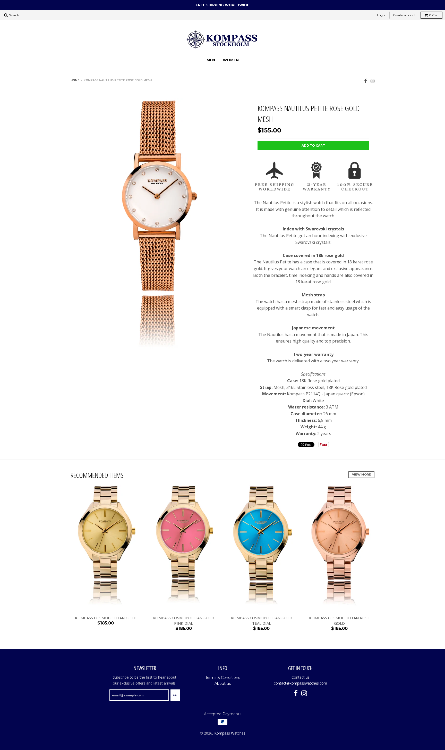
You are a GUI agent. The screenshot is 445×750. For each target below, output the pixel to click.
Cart (434, 15)
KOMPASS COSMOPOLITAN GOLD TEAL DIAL (261, 620)
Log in (381, 15)
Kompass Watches (229, 733)
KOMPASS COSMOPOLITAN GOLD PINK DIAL (183, 620)
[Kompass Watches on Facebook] (365, 81)
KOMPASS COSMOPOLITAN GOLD (105, 617)
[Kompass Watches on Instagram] (372, 81)
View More (361, 474)
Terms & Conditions (222, 677)
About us (223, 683)
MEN (211, 60)
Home (75, 80)
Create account (404, 15)
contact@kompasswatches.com (300, 683)
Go (175, 695)
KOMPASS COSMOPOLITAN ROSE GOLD (339, 620)
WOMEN (231, 60)
